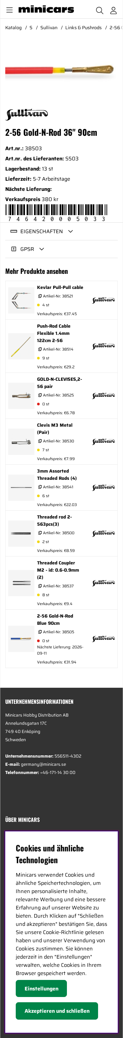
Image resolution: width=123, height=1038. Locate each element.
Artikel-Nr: (57, 296)
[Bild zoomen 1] (61, 71)
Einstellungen (41, 989)
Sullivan (48, 27)
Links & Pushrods (83, 27)
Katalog (13, 27)
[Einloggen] (113, 9)
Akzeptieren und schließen (57, 1011)
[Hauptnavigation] (8, 9)
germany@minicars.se (43, 764)
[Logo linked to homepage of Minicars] (45, 9)
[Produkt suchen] (100, 9)
